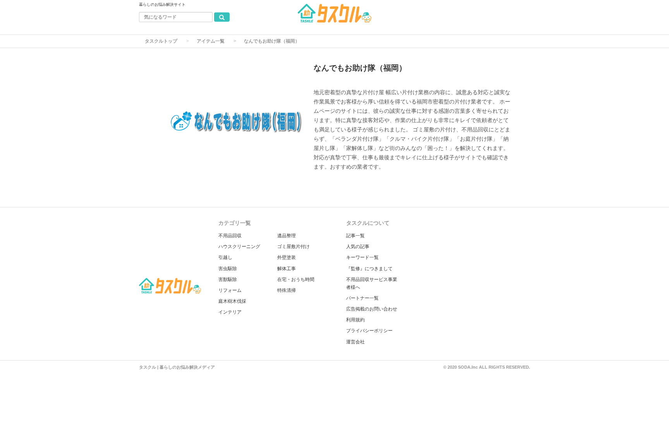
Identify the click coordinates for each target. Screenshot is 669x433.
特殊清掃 (286, 290)
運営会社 (355, 342)
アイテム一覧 (211, 41)
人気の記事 (357, 246)
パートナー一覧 (362, 298)
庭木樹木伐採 (232, 301)
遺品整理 (286, 235)
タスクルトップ (161, 41)
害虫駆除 (227, 268)
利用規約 (355, 320)
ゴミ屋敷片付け (293, 246)
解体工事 (286, 268)
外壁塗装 (286, 257)
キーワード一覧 (362, 257)
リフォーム (230, 290)
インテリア (230, 312)
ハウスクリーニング (239, 246)
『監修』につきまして (369, 268)
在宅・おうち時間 (295, 279)
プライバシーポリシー (369, 330)
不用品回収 (230, 235)
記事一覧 (355, 235)
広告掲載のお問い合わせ (371, 309)
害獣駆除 (227, 279)
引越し (225, 257)
